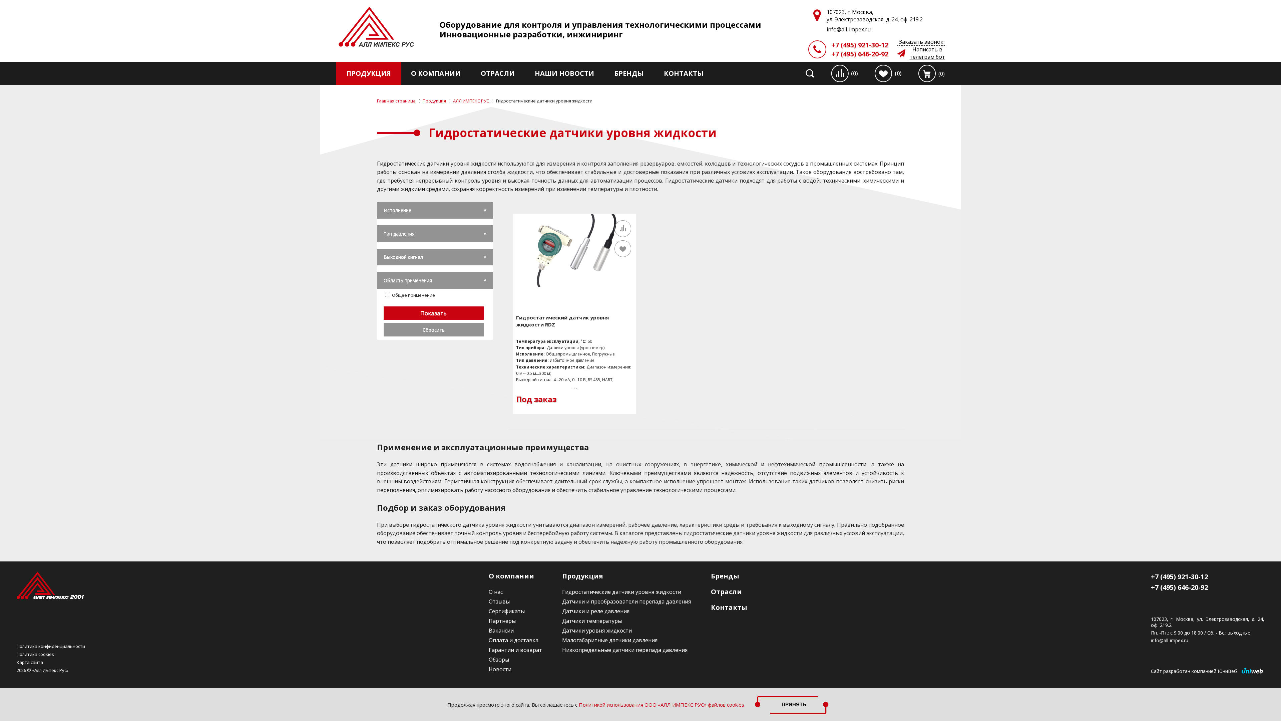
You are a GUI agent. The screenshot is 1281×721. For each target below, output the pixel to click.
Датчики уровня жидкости (597, 630)
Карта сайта (30, 662)
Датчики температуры (592, 621)
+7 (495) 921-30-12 (859, 44)
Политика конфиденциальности (51, 646)
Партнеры (502, 621)
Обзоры (499, 659)
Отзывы (499, 601)
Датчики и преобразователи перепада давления (626, 601)
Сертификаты (507, 611)
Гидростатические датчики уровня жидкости (621, 591)
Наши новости (564, 73)
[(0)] (927, 73)
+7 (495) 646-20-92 (859, 53)
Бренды (629, 73)
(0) (854, 73)
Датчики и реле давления (595, 611)
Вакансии (501, 630)
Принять (794, 704)
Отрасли (498, 73)
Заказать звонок (921, 41)
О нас (496, 591)
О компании (436, 73)
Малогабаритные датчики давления (610, 640)
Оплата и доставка (513, 640)
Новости (500, 669)
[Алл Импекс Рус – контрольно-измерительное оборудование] (376, 27)
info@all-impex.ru (1169, 641)
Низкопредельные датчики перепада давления (625, 650)
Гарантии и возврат (515, 650)
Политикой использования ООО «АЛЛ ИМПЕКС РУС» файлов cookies (661, 704)
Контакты (684, 73)
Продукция (368, 73)
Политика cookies (35, 654)
